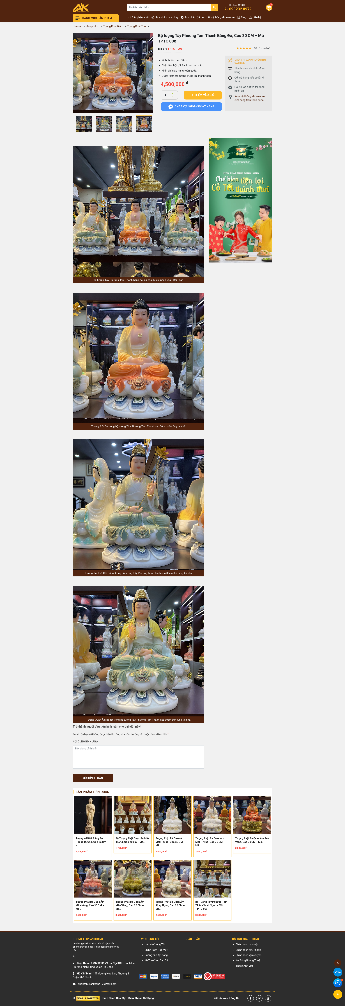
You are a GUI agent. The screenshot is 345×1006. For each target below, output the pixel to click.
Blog (243, 17)
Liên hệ (256, 17)
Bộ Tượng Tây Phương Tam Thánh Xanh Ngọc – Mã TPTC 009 (211, 905)
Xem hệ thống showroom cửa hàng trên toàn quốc (249, 98)
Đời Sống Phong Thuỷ (248, 960)
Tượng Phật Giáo (112, 26)
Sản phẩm (92, 26)
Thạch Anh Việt (244, 965)
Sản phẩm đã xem (194, 17)
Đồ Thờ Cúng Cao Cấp (157, 960)
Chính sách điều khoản (248, 949)
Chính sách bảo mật (247, 944)
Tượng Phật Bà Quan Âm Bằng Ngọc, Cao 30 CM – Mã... (170, 905)
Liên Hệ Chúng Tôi (155, 944)
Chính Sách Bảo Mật (156, 949)
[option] (113, 73)
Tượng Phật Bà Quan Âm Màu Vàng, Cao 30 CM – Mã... (130, 905)
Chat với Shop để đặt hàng (194, 106)
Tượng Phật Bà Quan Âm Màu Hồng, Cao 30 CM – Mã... (90, 905)
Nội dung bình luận (85, 741)
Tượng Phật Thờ (136, 26)
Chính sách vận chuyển (248, 955)
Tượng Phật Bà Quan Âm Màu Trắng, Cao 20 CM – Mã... (170, 842)
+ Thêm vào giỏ (203, 95)
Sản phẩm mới (140, 17)
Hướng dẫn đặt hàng (156, 955)
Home (78, 26)
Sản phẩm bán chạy (166, 17)
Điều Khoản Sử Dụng (141, 998)
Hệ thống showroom (222, 17)
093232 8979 (240, 7)
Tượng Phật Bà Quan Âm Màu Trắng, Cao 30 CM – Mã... (210, 842)
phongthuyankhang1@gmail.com (97, 984)
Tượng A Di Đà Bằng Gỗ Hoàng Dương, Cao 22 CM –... (91, 842)
